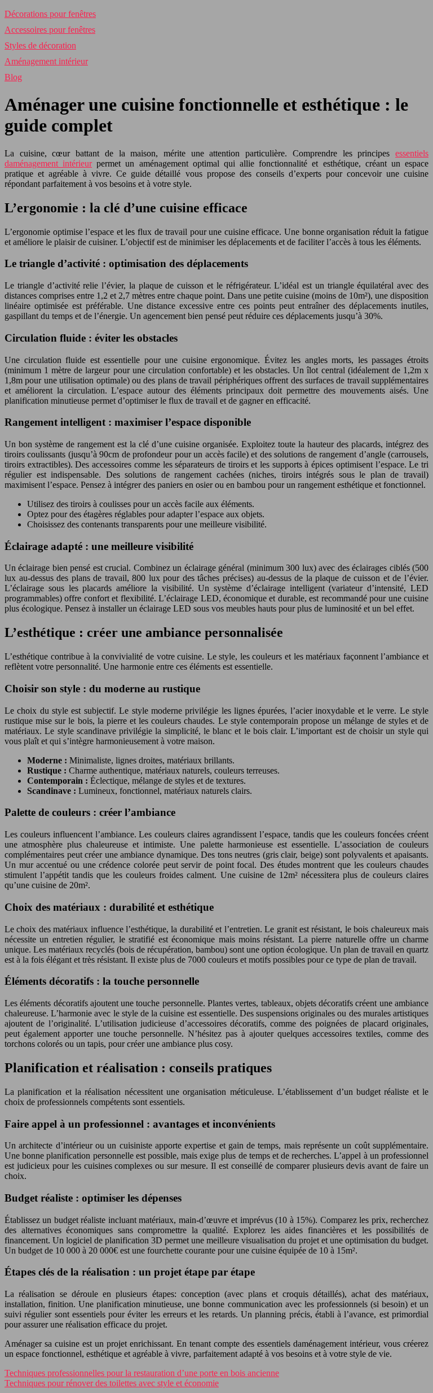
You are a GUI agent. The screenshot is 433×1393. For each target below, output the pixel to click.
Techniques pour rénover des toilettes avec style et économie (112, 1383)
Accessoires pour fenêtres (50, 29)
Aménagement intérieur (46, 61)
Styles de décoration (40, 45)
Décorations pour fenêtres (50, 14)
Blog (13, 77)
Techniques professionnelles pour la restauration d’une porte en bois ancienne (142, 1373)
